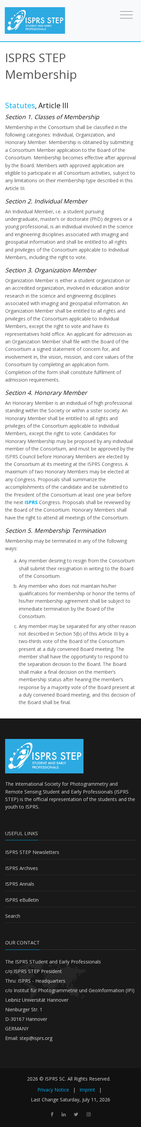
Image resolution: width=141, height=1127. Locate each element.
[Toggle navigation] (126, 15)
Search (12, 916)
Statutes (20, 105)
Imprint (87, 1089)
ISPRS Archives (21, 868)
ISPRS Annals (19, 884)
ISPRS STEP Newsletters (32, 852)
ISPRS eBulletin (22, 900)
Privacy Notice (53, 1089)
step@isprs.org (36, 1038)
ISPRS (31, 806)
